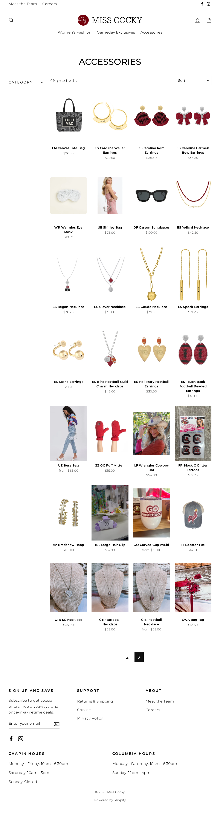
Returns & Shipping (95, 701)
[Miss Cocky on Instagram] (20, 738)
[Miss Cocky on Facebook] (11, 738)
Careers (49, 4)
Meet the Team (23, 4)
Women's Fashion (75, 32)
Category (21, 82)
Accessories (151, 32)
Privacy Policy (90, 718)
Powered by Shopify (110, 800)
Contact (84, 710)
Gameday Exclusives (116, 32)
